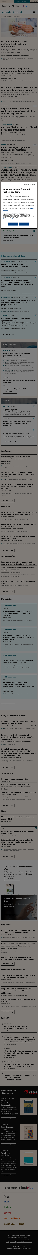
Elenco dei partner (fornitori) (9, 218)
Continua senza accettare (29, 184)
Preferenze (13, 223)
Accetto (24, 223)
